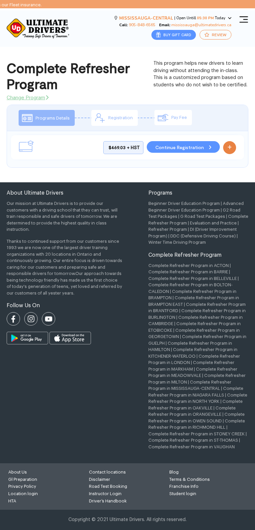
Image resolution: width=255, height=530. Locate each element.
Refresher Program (167, 229)
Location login (23, 493)
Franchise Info (184, 486)
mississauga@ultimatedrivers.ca (201, 25)
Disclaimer (99, 479)
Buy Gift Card (176, 35)
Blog (174, 472)
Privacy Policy (22, 486)
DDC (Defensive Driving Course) (203, 236)
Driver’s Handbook (108, 501)
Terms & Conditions (189, 479)
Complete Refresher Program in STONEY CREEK (196, 434)
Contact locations (107, 472)
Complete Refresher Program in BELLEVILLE (192, 278)
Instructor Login (105, 493)
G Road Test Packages (202, 216)
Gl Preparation (22, 479)
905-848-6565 (142, 25)
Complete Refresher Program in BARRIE (188, 272)
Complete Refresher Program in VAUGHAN (191, 447)
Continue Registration (180, 147)
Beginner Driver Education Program (184, 203)
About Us (17, 472)
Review (218, 34)
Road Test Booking (108, 486)
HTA (12, 501)
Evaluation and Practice (213, 223)
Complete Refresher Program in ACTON (188, 265)
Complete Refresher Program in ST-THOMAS (193, 440)
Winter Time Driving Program (177, 242)
